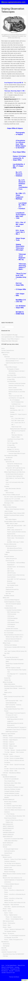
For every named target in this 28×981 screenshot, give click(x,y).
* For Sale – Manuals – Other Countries (14, 752)
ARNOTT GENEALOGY (8, 826)
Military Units (6, 597)
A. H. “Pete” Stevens (9, 814)
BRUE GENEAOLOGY (8, 824)
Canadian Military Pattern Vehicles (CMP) (14, 513)
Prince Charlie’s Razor (9, 781)
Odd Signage (6, 946)
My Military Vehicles (9, 595)
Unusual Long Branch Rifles (15, 389)
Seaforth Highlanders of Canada (12, 602)
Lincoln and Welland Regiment (11, 599)
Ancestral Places (7, 845)
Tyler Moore (16, 976)
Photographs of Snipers (13, 369)
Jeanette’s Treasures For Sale (8, 952)
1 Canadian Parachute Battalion (14, 610)
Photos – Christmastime (9, 923)
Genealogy (4, 775)
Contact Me (4, 950)
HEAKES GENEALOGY (8, 834)
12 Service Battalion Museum (11, 884)
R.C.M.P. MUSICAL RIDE (12, 717)
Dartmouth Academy (9, 851)
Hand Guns (7, 356)
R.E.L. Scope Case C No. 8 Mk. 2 (20, 232)
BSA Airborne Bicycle (11, 546)
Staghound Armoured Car (12, 589)
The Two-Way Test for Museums (12, 863)
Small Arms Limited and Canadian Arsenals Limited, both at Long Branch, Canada (17, 385)
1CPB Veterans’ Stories (13, 622)
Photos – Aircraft (7, 888)
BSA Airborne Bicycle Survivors (15, 550)
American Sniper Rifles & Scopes (17, 453)
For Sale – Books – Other (10, 770)
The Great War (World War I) (11, 657)
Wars (4, 655)
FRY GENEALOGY (7, 830)
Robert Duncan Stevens (10, 818)
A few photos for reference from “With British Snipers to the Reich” (21, 144)
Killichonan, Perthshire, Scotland (12, 789)
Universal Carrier (10, 591)
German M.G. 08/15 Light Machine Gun (15, 468)
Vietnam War (7, 680)
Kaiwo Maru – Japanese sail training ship (14, 906)
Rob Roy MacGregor (9, 785)
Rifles (5, 365)
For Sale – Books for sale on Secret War (14, 768)
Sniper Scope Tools (16, 426)
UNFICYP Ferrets (11, 573)
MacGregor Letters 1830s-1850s (12, 783)
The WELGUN (9, 457)
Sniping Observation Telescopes (18, 428)
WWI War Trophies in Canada (13, 667)
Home (3, 348)
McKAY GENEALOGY (8, 843)
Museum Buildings (8, 869)
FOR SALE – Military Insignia (10, 746)
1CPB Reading (10, 620)
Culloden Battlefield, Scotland (11, 793)
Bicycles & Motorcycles (10, 544)
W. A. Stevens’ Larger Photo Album (13, 805)
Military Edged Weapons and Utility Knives (14, 472)
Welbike (8, 552)
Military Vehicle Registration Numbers (15, 509)
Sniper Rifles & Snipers (15, 128)
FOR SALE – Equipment (9, 744)
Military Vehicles (7, 505)
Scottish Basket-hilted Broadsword (14, 474)
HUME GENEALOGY (7, 836)
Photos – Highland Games (10, 915)
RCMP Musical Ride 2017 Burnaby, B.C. (17, 727)
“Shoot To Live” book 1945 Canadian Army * (21, 276)
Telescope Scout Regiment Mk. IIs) (22, 256)
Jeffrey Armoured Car (11, 558)
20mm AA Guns (10, 492)
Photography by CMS (6, 886)
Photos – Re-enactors (8, 933)
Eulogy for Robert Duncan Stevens (14, 820)
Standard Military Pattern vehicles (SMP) (14, 521)
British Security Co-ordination (11, 641)
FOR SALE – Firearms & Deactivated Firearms (14, 737)
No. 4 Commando (8, 632)
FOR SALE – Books (8, 754)
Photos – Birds (6, 925)
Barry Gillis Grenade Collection (13, 488)
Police (4, 694)
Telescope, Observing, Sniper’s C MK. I (14, 91)
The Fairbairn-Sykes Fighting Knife (14, 476)
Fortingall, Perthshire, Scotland (11, 791)
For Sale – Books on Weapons (12, 756)
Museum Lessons (7, 857)
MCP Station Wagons (11, 519)
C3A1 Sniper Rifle (11, 447)
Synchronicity (6, 943)
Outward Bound (8, 853)
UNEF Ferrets (10, 571)
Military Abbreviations (9, 684)
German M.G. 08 (10, 461)
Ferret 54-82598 (11, 583)
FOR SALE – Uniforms (8, 742)
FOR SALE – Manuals (8, 748)
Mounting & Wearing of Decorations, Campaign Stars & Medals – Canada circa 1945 (14, 688)
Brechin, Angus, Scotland (10, 801)
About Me (3, 948)
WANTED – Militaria (7, 735)
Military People (6, 643)
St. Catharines (7, 803)
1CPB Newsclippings (12, 618)
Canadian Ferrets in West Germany (16, 575)
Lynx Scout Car (9, 587)
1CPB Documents (11, 614)
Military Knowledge (7, 682)
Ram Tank (8, 593)
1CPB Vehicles (11, 626)
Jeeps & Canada (8, 511)
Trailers (6, 554)
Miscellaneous (5, 941)
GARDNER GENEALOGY (9, 832)
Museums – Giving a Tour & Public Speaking (15, 859)
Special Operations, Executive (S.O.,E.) (13, 634)
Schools (5, 847)
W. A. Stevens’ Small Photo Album (12, 807)
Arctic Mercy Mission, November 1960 (15, 816)
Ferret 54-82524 (11, 577)
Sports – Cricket (8, 913)
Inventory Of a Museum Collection (12, 865)
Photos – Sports (7, 910)
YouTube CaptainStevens (7, 350)
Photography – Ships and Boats (11, 904)
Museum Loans (8, 867)
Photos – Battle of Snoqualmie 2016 (13, 939)
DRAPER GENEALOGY (8, 828)
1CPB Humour (10, 616)
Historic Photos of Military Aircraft (11, 494)
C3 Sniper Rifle (21, 289)
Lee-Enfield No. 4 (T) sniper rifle (16, 398)
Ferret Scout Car (10, 560)
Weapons (5, 354)
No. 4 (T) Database (15, 400)
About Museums (5, 855)
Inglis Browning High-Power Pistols (14, 363)
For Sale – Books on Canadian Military (13, 758)
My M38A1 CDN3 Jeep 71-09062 (15, 542)
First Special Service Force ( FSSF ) (13, 630)
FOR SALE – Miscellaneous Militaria (12, 772)
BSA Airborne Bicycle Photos (14, 548)
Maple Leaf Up (8, 692)
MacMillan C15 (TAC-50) (21, 300)
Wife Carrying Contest (8, 921)
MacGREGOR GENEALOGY (9, 777)
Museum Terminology (9, 871)
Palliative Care (9, 822)
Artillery (6, 490)
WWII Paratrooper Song (13, 612)
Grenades (6, 486)
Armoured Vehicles (9, 556)
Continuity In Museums (10, 861)
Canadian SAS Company (12, 628)
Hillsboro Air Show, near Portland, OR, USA (14, 902)
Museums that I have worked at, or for (12, 877)
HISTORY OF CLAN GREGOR (11, 779)
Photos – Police (7, 908)
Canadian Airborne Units (10, 608)
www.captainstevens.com (14, 2)
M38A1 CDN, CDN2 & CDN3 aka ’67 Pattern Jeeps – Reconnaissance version (16, 538)
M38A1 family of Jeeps (11, 523)
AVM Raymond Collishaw (10, 645)
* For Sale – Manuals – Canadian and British (15, 750)
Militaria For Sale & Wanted (8, 733)
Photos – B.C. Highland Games (13, 917)
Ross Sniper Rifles (11, 375)
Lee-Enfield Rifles (11, 381)
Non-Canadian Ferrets (12, 585)
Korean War (7, 678)
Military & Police (5, 352)
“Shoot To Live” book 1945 (15, 396)
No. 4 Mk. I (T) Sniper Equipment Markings (20, 196)
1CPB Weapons (11, 624)
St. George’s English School (11, 849)
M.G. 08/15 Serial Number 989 (14, 470)
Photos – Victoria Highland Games (14, 919)
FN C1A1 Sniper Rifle (20, 284)
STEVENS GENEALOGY (8, 799)
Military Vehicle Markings (10, 507)
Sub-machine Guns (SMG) (10, 455)
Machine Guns (7, 459)
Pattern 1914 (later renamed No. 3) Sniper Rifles (19, 158)
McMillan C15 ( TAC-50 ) (13, 449)
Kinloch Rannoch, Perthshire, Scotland (13, 787)
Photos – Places (7, 927)
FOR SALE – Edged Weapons (10, 740)
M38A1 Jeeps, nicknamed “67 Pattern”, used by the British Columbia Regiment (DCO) (16, 532)
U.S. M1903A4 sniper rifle (13, 451)
